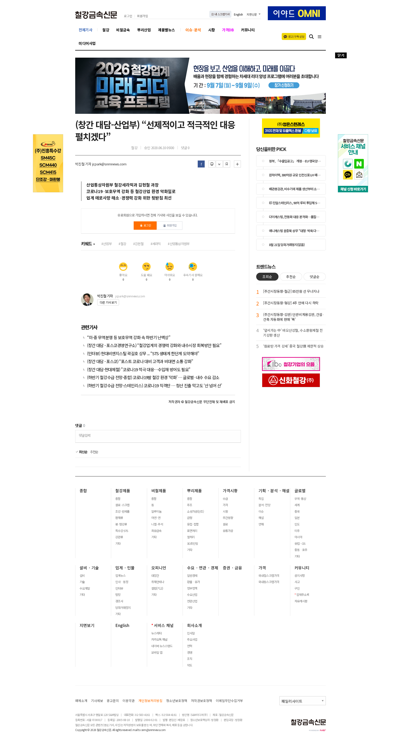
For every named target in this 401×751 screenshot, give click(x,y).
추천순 (94, 451)
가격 (225, 505)
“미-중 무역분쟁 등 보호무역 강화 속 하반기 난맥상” (128, 337)
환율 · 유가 (193, 582)
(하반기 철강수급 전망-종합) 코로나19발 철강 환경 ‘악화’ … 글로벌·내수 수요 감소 (153, 377)
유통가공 (228, 531)
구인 (297, 588)
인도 (297, 524)
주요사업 (192, 639)
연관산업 (192, 601)
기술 (82, 582)
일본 (297, 518)
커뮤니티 (248, 30)
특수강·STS (121, 531)
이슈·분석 (193, 30)
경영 (189, 652)
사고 (297, 582)
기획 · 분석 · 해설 (274, 490)
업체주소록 (302, 595)
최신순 (82, 451)
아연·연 (155, 518)
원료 (225, 524)
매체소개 (81, 701)
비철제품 (158, 490)
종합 (83, 490)
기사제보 (97, 701)
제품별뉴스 (166, 30)
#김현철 (138, 243)
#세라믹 (156, 243)
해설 (261, 518)
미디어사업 (87, 43)
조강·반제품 (122, 511)
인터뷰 (119, 588)
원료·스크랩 (122, 505)
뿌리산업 (144, 30)
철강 (105, 30)
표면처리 (192, 531)
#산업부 (106, 243)
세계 (297, 505)
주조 (189, 505)
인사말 (191, 633)
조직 (189, 659)
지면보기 (87, 625)
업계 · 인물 (125, 567)
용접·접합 (193, 524)
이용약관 (129, 701)
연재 (261, 524)
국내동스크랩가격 (269, 582)
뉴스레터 (156, 633)
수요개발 (85, 588)
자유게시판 (300, 601)
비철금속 (123, 30)
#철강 (122, 243)
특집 (261, 499)
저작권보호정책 (201, 701)
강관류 (119, 537)
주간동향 (228, 518)
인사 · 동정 (121, 582)
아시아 (298, 537)
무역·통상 (300, 499)
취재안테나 (157, 582)
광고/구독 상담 (296, 36)
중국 (297, 511)
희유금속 (156, 531)
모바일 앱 (156, 652)
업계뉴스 (120, 575)
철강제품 (122, 490)
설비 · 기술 (89, 567)
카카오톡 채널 (159, 639)
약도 (189, 665)
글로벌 (300, 490)
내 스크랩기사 (222, 14)
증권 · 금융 (232, 567)
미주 (297, 531)
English (238, 14)
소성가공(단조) (195, 511)
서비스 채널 (164, 625)
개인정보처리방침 (150, 701)
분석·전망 (264, 505)
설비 (82, 575)
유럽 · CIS (299, 543)
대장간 (155, 575)
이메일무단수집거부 (229, 701)
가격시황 (230, 490)
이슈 (261, 511)
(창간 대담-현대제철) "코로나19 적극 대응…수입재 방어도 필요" (138, 369)
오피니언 (158, 567)
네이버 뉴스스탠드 (161, 646)
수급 (225, 499)
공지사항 (299, 575)
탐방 (117, 595)
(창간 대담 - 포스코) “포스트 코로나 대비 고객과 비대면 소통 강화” (140, 361)
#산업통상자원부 (178, 243)
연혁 (189, 646)
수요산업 (192, 595)
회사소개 (194, 625)
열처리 (191, 537)
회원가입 (142, 16)
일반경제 (192, 575)
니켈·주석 (157, 524)
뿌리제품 (194, 490)
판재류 (119, 518)
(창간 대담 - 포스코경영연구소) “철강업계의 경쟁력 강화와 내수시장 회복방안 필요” (154, 345)
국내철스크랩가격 (269, 575)
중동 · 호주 (300, 550)
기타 (117, 543)
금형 (189, 518)
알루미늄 (156, 511)
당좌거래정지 (123, 608)
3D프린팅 (192, 543)
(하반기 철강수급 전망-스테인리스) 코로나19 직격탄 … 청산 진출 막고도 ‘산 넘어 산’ (154, 385)
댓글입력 (84, 435)
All (113, 730)
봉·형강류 (121, 524)
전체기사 (85, 30)
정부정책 (192, 588)
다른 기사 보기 (108, 302)
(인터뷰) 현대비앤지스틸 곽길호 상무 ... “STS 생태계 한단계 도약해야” (143, 353)
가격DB (228, 30)
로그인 (128, 16)
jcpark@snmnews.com (130, 296)
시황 (211, 30)
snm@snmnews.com (153, 730)
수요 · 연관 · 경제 (202, 567)
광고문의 (113, 701)
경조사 (119, 601)
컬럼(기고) (157, 588)
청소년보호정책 (176, 701)
